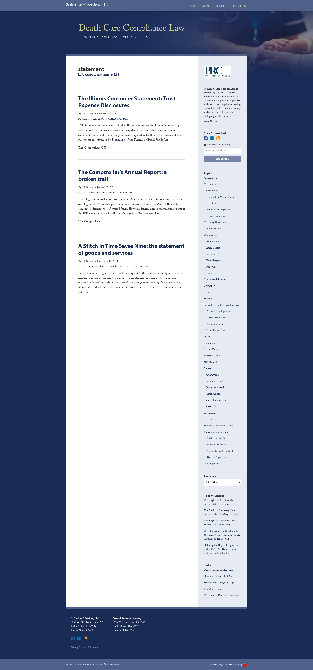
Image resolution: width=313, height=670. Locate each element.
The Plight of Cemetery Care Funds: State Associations (219, 502)
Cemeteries (210, 185)
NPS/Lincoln (211, 362)
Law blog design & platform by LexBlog (226, 664)
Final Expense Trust (216, 438)
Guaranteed (212, 375)
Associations (210, 178)
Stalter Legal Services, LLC (87, 5)
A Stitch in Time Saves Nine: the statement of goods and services (131, 249)
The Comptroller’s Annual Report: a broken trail (122, 175)
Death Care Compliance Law (131, 29)
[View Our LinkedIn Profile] (212, 139)
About (206, 5)
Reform (208, 419)
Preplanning (210, 413)
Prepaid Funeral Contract (219, 451)
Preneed (113, 193)
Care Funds (212, 191)
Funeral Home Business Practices (221, 305)
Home (192, 5)
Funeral (96, 193)
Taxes (209, 273)
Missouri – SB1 (212, 356)
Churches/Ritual (212, 229)
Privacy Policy (78, 647)
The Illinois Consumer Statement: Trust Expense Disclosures (127, 101)
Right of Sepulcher (216, 458)
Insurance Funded (215, 381)
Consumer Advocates (215, 280)
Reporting (103, 119)
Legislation (210, 343)
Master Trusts (211, 350)
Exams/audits (213, 248)
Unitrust (213, 203)
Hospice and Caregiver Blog (219, 583)
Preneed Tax (210, 407)
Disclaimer (93, 647)
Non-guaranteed (215, 388)
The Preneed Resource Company (221, 595)
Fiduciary (209, 292)
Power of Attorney (216, 445)
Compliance (98, 267)
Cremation (209, 286)
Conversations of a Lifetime (218, 570)
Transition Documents (216, 432)
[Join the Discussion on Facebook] (206, 139)
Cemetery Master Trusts (221, 197)
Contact (236, 5)
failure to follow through (159, 199)
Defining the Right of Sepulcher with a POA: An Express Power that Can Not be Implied (221, 549)
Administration (214, 242)
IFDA (93, 119)
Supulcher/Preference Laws (218, 426)
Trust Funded (119, 119)
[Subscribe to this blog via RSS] (218, 139)
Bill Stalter (87, 114)
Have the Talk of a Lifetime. (219, 576)
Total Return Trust (216, 330)
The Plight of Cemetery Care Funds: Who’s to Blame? (219, 523)
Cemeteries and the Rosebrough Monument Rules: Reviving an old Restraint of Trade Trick (222, 535)
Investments (212, 254)
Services (221, 5)
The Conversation (213, 589)
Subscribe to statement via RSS (100, 75)
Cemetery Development (216, 223)
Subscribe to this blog (218, 145)
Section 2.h (118, 140)
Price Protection (217, 216)
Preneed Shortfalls (216, 324)
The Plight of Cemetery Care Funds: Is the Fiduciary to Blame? (221, 513)
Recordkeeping (139, 267)
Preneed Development (218, 210)
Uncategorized (211, 464)
